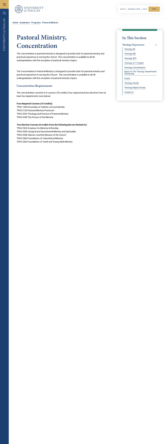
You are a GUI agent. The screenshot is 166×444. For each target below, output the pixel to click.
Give (154, 9)
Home (15, 22)
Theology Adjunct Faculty (134, 88)
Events (127, 78)
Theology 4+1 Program (134, 63)
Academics (25, 22)
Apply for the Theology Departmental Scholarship (140, 73)
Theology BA (129, 49)
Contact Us (129, 92)
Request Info (134, 9)
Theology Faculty (131, 83)
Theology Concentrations (134, 68)
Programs (36, 22)
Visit (145, 9)
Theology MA (130, 54)
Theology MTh (130, 58)
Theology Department (133, 44)
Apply (123, 9)
